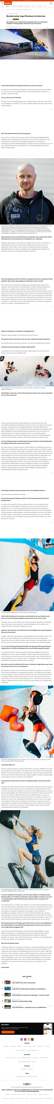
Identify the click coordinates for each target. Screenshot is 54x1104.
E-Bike (24, 1046)
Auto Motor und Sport (16, 1094)
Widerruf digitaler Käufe (32, 1050)
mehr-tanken (5, 1098)
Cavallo (35, 1094)
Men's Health (12, 1098)
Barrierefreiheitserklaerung (24, 1061)
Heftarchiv (23, 1069)
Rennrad (19, 1046)
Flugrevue (40, 1094)
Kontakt (7, 1057)
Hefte (25, 0)
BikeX (24, 1094)
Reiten (34, 1046)
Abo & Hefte (30, 1069)
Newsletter (5, 1046)
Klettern (29, 1046)
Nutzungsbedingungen (26, 1057)
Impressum (13, 1057)
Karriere (34, 1061)
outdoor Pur (47, 1046)
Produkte (29, 0)
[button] (27, 44)
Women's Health (48, 1098)
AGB (18, 1057)
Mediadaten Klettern (32, 1076)
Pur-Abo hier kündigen (21, 1050)
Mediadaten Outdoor (21, 1076)
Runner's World (39, 1098)
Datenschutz (35, 1057)
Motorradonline (20, 1098)
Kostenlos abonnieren (8, 1032)
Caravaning (29, 1094)
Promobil (33, 1098)
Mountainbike (13, 1046)
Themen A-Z (40, 1046)
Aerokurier (7, 1094)
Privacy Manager (44, 1057)
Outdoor (27, 1098)
